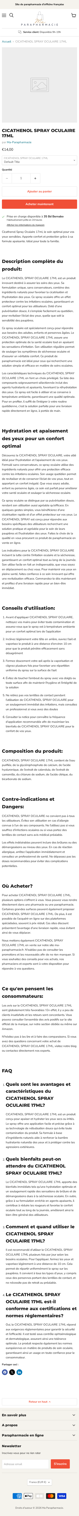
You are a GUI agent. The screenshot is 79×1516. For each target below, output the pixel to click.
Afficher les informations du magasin (25, 225)
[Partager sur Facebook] (5, 1372)
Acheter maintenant (39, 204)
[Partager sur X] (12, 1372)
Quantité (7, 169)
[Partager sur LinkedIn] (19, 1372)
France (37, 1482)
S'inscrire (60, 1464)
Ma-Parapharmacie (19, 142)
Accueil (6, 41)
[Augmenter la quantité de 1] (35, 178)
